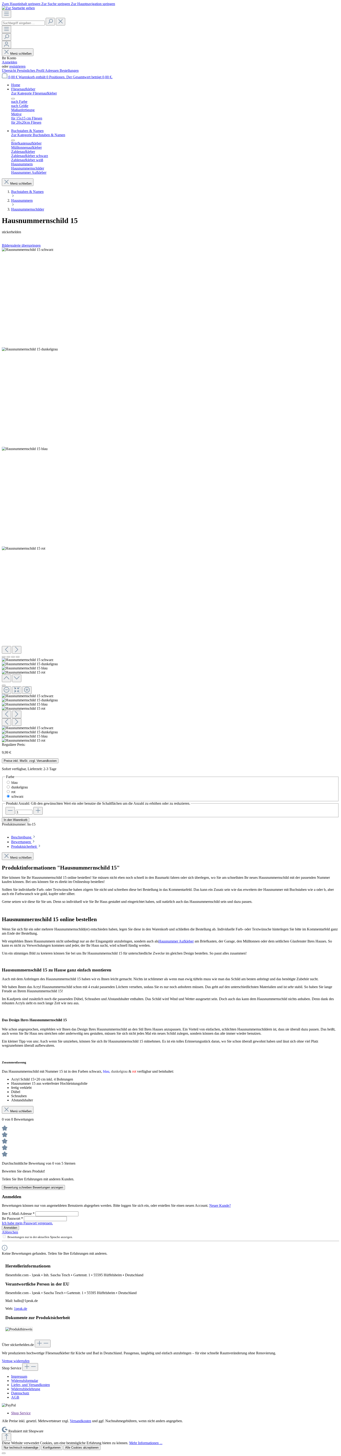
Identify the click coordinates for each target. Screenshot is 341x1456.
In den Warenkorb (15, 820)
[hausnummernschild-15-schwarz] (27, 250)
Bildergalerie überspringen (21, 245)
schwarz (17, 796)
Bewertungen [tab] (21, 842)
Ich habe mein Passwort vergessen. (27, 1223)
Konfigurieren (52, 1447)
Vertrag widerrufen (15, 1361)
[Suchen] (50, 21)
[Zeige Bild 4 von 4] (17, 657)
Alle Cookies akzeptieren (82, 1447)
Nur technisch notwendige (21, 1447)
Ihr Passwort (12, 1218)
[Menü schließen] (13, 98)
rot (13, 792)
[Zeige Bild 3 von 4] (13, 657)
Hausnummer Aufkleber (176, 941)
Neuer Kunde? (220, 1205)
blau (14, 783)
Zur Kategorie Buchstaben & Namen (38, 135)
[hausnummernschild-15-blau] (25, 449)
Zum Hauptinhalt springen (21, 4)
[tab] (23, 837)
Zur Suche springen (56, 4)
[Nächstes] (16, 650)
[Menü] (6, 14)
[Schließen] (4, 685)
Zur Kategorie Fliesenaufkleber (34, 93)
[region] (170, 495)
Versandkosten (80, 1421)
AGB (15, 1397)
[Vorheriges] (6, 650)
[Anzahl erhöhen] (38, 811)
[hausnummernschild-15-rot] (23, 548)
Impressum (19, 1376)
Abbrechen (10, 1232)
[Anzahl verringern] (10, 811)
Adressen (52, 70)
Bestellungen (69, 70)
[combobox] (23, 23)
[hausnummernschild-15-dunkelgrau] (30, 349)
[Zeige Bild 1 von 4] (4, 657)
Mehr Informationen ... (145, 1443)
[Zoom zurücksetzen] (16, 690)
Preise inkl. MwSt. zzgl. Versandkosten (30, 761)
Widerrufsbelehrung (25, 1389)
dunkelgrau (19, 787)
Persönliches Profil (31, 70)
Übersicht (9, 70)
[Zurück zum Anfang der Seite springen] (6, 1437)
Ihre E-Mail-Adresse (18, 1214)
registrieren (17, 66)
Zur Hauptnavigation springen (93, 4)
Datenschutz (20, 1393)
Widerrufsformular (24, 1381)
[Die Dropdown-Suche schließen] (60, 21)
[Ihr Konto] (6, 44)
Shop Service (21, 1413)
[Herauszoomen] (6, 690)
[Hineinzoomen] (27, 690)
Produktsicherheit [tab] (24, 846)
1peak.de (20, 1309)
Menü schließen (21, 53)
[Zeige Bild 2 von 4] (8, 657)
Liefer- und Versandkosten (30, 1385)
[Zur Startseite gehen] (18, 8)
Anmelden (9, 62)
